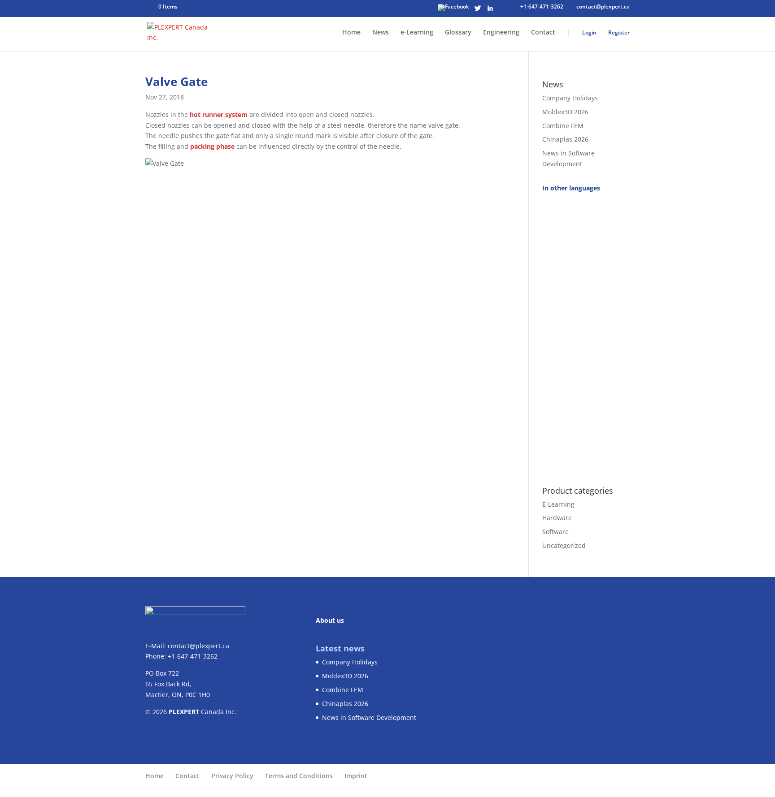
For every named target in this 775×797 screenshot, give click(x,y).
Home (351, 32)
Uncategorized (564, 545)
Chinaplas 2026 (565, 139)
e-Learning (417, 32)
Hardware (557, 517)
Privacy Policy (232, 775)
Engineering (501, 32)
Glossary (458, 32)
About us (330, 620)
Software (555, 531)
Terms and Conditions (299, 775)
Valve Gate (176, 81)
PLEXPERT (184, 711)
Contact (543, 32)
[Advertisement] (586, 334)
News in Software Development (369, 717)
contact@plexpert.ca (198, 646)
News (380, 32)
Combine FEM (562, 125)
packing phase (212, 146)
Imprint (355, 775)
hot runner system (219, 114)
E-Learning (558, 504)
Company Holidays (570, 98)
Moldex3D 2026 (565, 112)
